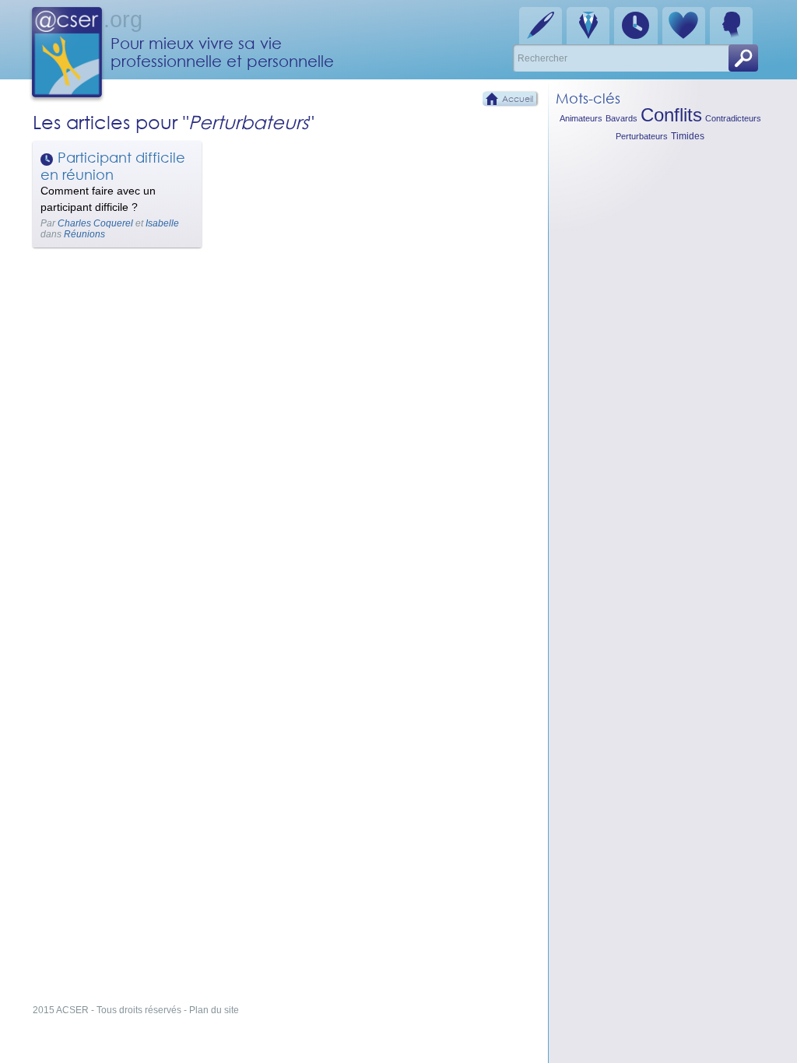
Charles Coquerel (95, 223)
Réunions (84, 234)
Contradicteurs (733, 118)
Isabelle (162, 223)
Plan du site (214, 1010)
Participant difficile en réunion (112, 166)
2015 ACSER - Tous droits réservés (107, 1010)
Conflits (671, 114)
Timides (687, 136)
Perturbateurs (642, 136)
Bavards (621, 118)
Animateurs (581, 118)
